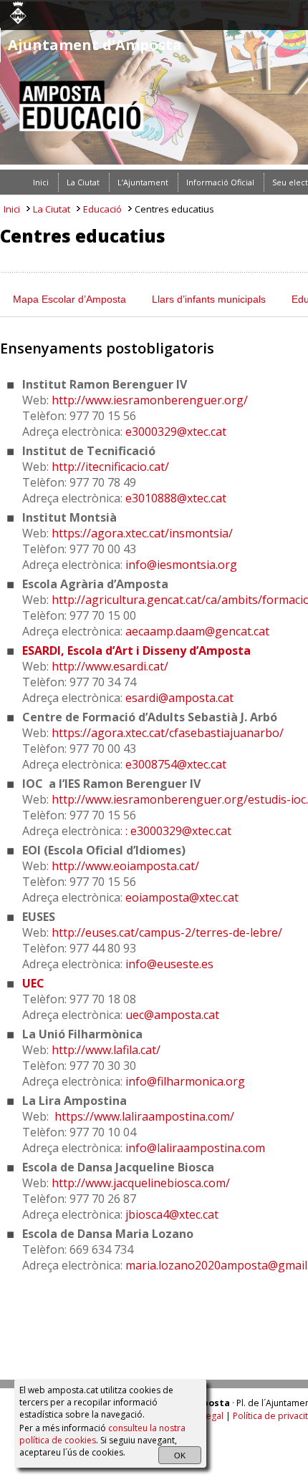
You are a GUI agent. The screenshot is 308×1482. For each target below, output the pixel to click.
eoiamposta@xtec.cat (182, 897)
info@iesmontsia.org (181, 564)
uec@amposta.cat (172, 1015)
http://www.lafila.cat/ (106, 1050)
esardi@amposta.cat (179, 698)
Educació (102, 209)
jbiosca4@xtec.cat (171, 1214)
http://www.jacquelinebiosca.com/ (141, 1183)
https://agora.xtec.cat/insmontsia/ (142, 533)
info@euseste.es (169, 964)
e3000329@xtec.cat (175, 431)
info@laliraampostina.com (195, 1148)
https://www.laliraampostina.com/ (144, 1116)
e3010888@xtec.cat (175, 498)
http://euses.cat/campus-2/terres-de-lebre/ (167, 932)
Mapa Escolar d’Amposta (69, 299)
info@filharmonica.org (185, 1081)
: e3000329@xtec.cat (178, 831)
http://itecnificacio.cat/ (110, 466)
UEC (33, 983)
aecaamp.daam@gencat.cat (197, 631)
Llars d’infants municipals (209, 299)
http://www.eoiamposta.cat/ (125, 866)
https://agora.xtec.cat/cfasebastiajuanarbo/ (168, 733)
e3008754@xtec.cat (175, 764)
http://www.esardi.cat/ (110, 666)
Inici (12, 209)
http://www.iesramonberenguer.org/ (150, 400)
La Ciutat (51, 209)
